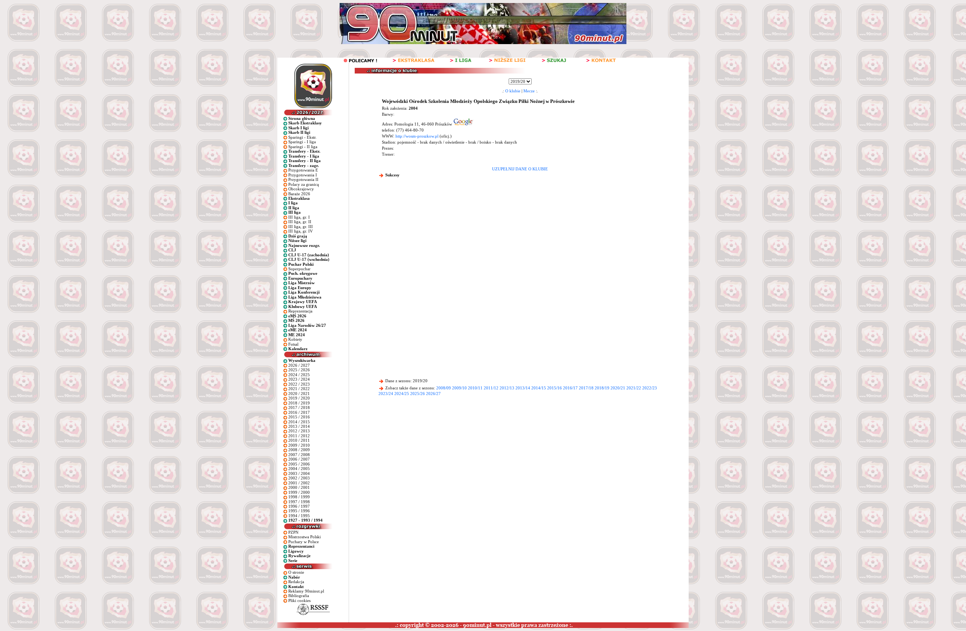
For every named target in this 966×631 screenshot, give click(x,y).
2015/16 (554, 388)
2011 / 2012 (299, 435)
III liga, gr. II (299, 221)
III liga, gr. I (299, 217)
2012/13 (507, 388)
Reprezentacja (300, 311)
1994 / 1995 (299, 515)
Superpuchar (299, 268)
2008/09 (443, 388)
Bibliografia (298, 595)
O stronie (296, 572)
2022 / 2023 (299, 384)
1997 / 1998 (299, 501)
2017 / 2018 (299, 407)
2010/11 (475, 388)
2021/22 (633, 388)
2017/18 (586, 388)
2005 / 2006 (299, 464)
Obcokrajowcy (301, 189)
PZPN (293, 532)
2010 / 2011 (299, 440)
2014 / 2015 (299, 422)
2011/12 (491, 388)
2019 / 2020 (299, 398)
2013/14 (522, 388)
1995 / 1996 (299, 510)
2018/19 (602, 388)
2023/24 (385, 393)
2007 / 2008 (299, 454)
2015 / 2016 (299, 417)
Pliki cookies (299, 600)
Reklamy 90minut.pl (306, 591)
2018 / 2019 (299, 403)
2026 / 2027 (299, 365)
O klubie (512, 91)
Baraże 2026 (299, 193)
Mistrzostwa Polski (304, 537)
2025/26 (417, 393)
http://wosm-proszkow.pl (416, 136)
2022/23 (649, 388)
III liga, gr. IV (300, 231)
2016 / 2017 (299, 412)
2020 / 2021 (299, 393)
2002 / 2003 (299, 478)
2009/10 (459, 388)
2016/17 (570, 388)
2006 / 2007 (299, 459)
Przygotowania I (302, 175)
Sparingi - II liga (302, 146)
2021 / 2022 (299, 388)
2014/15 (538, 388)
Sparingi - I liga (302, 141)
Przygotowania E (303, 170)
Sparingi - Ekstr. (302, 137)
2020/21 (618, 388)
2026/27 (433, 393)
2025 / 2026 (299, 370)
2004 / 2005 (299, 468)
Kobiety (295, 339)
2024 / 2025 (299, 374)
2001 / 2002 (299, 483)
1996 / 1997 (299, 506)
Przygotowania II (303, 179)
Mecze (529, 91)
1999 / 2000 (299, 492)
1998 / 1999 (299, 497)
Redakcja (296, 581)
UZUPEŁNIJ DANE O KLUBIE (520, 169)
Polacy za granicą (303, 184)
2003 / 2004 (299, 473)
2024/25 (401, 393)
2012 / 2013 (299, 431)
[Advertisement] (519, 239)
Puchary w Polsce (303, 541)
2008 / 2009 (299, 449)
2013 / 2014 (299, 426)
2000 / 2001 (299, 487)
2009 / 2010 (299, 445)
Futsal (293, 344)
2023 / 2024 (299, 379)
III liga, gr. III (300, 226)
